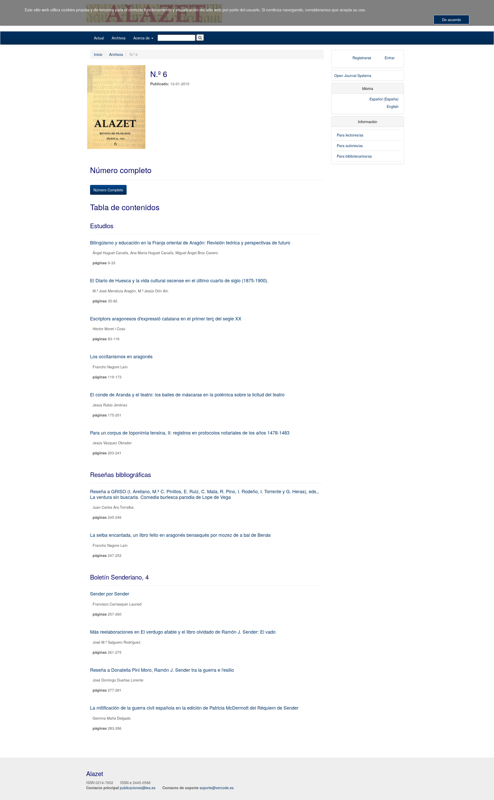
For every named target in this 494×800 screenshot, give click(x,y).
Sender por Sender (109, 593)
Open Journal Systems (352, 75)
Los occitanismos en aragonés (121, 356)
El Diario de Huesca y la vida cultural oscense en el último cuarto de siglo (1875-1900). (179, 280)
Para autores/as (350, 145)
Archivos (119, 37)
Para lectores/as (350, 135)
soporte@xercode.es (217, 787)
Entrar (390, 57)
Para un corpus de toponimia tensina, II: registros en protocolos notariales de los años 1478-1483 (189, 432)
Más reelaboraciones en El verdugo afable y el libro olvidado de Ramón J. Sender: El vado (183, 631)
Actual (99, 37)
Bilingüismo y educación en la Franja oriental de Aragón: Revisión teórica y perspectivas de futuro (190, 242)
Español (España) (384, 98)
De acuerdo (451, 19)
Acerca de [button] (142, 37)
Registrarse (361, 57)
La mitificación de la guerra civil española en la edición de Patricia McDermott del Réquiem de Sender (194, 707)
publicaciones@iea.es (137, 787)
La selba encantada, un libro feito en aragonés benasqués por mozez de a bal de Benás (180, 534)
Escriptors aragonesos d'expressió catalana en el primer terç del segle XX (165, 318)
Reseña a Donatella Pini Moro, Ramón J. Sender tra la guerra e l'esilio (162, 669)
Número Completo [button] (108, 189)
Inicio (98, 54)
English (393, 106)
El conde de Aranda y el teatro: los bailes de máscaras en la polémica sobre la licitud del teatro (187, 394)
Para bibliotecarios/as (354, 156)
